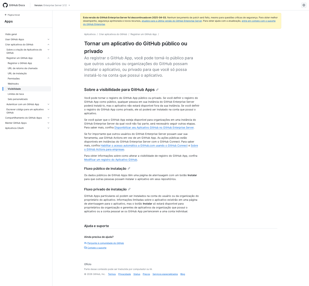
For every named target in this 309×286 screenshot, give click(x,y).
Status (136, 274)
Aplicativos (90, 34)
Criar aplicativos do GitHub (113, 34)
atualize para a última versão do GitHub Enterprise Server (172, 20)
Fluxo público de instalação (105, 168)
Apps (9, 21)
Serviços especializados (165, 274)
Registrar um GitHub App (144, 34)
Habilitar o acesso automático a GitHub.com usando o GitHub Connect (144, 145)
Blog (182, 274)
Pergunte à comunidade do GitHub (105, 243)
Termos (112, 274)
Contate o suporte (96, 247)
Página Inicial (14, 15)
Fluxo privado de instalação (105, 189)
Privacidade (124, 274)
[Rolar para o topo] (302, 279)
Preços (146, 274)
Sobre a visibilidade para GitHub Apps (119, 89)
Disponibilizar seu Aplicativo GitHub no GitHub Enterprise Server (154, 127)
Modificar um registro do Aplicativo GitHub (110, 159)
